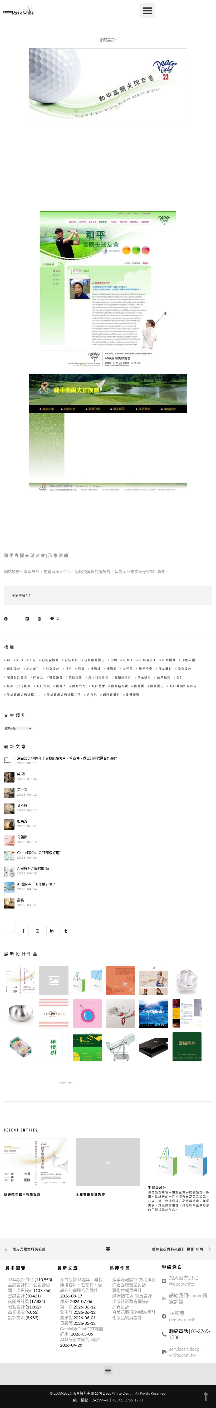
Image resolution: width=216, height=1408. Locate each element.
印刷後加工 (147, 660)
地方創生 (33, 668)
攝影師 (96, 668)
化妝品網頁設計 (127, 1317)
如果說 (22, 821)
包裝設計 (71, 660)
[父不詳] (9, 809)
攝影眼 (112, 668)
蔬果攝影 (164, 677)
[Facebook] (23, 931)
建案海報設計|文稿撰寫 (134, 1279)
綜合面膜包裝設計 (129, 1284)
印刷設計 (14, 668)
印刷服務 (169, 660)
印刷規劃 (188, 660)
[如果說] (9, 824)
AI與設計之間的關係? (33, 868)
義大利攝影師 (98, 677)
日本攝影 (165, 668)
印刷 (114, 660)
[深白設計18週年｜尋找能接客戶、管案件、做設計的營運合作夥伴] (9, 761)
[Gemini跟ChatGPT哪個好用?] (9, 856)
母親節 (22, 837)
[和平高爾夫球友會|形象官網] (7, 618)
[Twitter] (9, 927)
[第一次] (9, 793)
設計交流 (43, 686)
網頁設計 (120, 1306)
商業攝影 (16, 1312)
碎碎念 (38, 677)
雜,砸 (21, 774)
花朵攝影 (144, 677)
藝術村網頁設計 (127, 1290)
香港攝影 (133, 694)
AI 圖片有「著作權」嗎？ (36, 884)
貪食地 (92, 694)
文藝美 (128, 668)
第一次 (22, 790)
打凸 (68, 668)
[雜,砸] (9, 777)
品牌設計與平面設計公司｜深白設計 (29, 1287)
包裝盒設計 (50, 660)
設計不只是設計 (19, 686)
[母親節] (9, 840)
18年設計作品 (21, 1279)
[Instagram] (37, 931)
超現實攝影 (111, 694)
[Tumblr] (66, 931)
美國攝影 (75, 677)
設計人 (61, 686)
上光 (32, 660)
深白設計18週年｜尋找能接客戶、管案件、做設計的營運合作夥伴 (67, 758)
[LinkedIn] (51, 931)
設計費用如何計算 (183, 686)
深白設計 (185, 668)
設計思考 (98, 686)
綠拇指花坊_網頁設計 (132, 1295)
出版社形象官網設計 (131, 1301)
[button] (147, 10)
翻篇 (20, 900)
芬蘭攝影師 (123, 677)
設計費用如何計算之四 (64, 694)
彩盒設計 (53, 668)
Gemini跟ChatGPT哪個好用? (39, 853)
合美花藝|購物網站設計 (134, 1312)
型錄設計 (16, 1295)
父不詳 (22, 805)
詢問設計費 (18, 1301)
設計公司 (79, 686)
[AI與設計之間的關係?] (9, 872)
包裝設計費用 (94, 660)
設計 (179, 677)
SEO (19, 660)
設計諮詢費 (119, 686)
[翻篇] (9, 903)
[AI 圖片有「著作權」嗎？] (9, 887)
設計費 (139, 686)
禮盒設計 (56, 677)
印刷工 (128, 660)
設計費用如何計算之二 (24, 694)
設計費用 (157, 686)
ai (9, 660)
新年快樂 (146, 668)
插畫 (81, 668)
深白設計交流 (17, 677)
